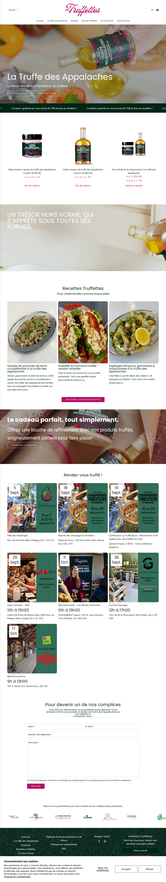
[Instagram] (105, 841)
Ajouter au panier (134, 185)
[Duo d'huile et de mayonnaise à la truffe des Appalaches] (134, 146)
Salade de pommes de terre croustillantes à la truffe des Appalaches (27, 368)
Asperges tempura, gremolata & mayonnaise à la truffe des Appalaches (132, 368)
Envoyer (35, 786)
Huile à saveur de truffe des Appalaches (83, 169)
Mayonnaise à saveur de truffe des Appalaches (32, 169)
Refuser (150, 869)
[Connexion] (152, 10)
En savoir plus (19, 93)
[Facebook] (99, 841)
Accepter (126, 869)
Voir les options (32, 185)
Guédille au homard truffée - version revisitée (78, 367)
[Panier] (157, 10)
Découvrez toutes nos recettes (83, 399)
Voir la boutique (46, 93)
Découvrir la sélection (24, 445)
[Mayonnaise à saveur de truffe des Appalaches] (32, 146)
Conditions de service (99, 780)
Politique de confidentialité (17, 876)
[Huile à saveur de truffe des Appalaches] (83, 146)
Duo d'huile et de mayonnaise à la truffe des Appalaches (134, 171)
